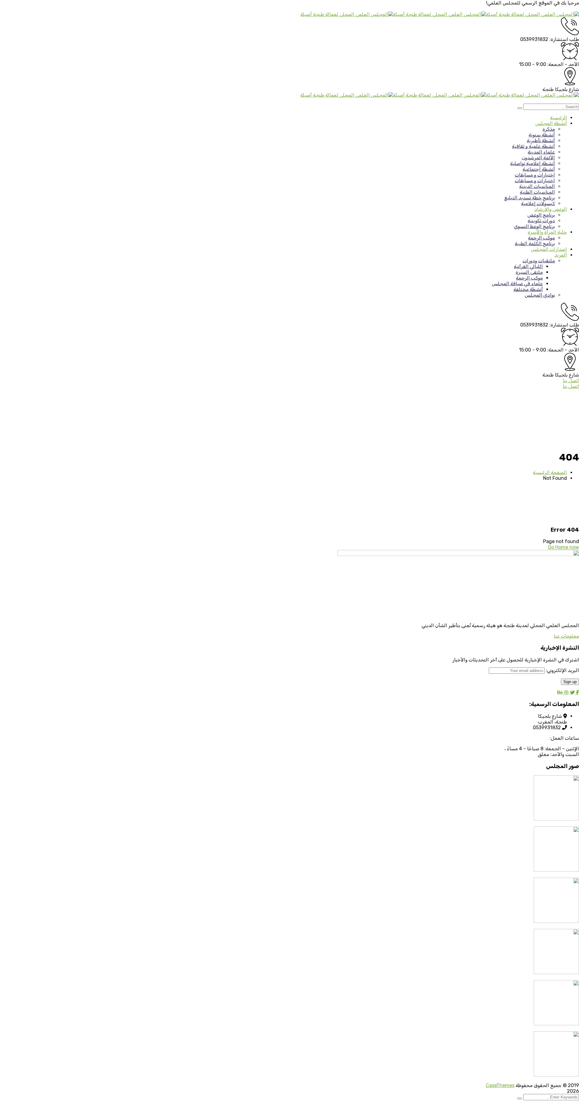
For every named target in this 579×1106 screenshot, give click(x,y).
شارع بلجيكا (567, 89)
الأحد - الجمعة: (563, 64)
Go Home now (563, 547)
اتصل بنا (571, 380)
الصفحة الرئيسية (550, 472)
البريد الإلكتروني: (562, 670)
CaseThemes (500, 1085)
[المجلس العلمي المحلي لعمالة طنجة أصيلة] (532, 14)
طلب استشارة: (564, 39)
